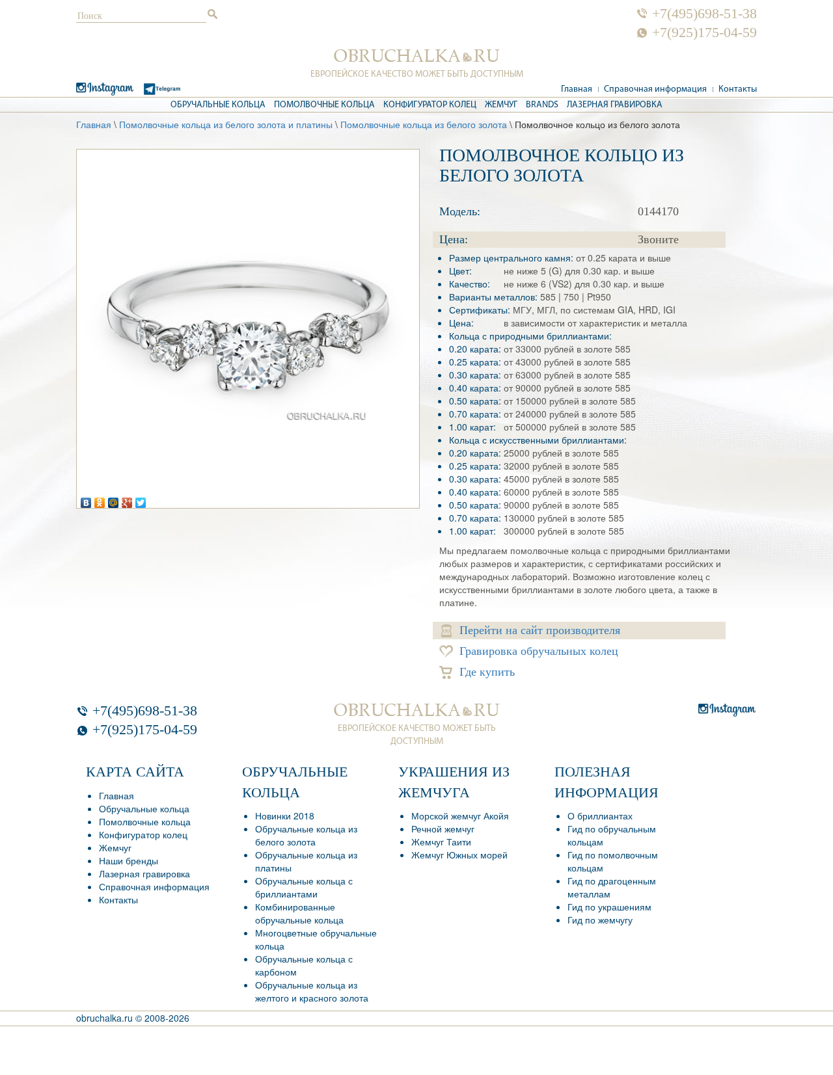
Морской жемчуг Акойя (460, 815)
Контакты (737, 89)
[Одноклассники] (100, 499)
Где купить (487, 671)
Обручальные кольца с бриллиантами (304, 887)
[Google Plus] (127, 499)
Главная (576, 89)
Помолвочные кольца (324, 105)
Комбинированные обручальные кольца (299, 913)
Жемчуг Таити (441, 841)
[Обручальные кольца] (417, 55)
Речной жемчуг (442, 828)
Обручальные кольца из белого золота (306, 835)
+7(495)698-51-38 (704, 14)
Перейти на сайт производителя (539, 630)
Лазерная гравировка (614, 105)
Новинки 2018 (284, 815)
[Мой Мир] (113, 499)
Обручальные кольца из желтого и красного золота (311, 991)
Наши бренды (128, 860)
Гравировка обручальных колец (538, 650)
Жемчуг (501, 105)
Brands (542, 105)
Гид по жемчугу (600, 919)
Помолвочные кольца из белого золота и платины (226, 124)
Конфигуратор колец (429, 105)
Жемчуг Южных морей (459, 854)
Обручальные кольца (218, 105)
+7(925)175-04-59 (704, 32)
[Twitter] (141, 499)
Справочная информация (655, 89)
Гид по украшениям (609, 906)
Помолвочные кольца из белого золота (423, 124)
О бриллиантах (600, 815)
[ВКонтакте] (86, 499)
